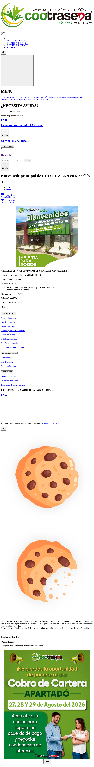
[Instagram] (4, 120)
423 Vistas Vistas (9, 201)
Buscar (27, 160)
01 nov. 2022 (8, 196)
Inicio (8, 187)
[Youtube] (6, 120)
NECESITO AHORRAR (16, 43)
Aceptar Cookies (8, 642)
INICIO (9, 38)
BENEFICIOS (11, 47)
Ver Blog (5, 135)
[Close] (2, 765)
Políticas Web (7, 372)
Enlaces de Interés (8, 313)
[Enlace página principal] (47, 15)
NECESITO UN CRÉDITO (17, 45)
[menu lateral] (17, 70)
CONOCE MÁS (7, 146)
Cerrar (47, 761)
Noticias (9, 189)
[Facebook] (2, 120)
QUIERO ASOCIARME (16, 41)
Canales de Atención (9, 353)
